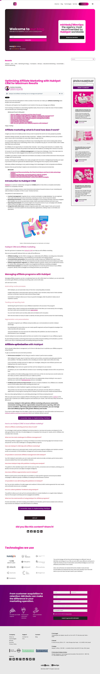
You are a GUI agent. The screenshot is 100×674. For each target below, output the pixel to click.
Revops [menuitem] (11, 640)
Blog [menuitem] (62, 4)
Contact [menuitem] (83, 4)
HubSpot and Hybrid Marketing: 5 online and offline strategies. (29, 177)
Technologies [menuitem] (67, 4)
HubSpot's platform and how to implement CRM (18, 413)
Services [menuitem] (75, 4)
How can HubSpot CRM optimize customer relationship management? (32, 116)
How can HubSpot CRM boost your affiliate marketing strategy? (30, 117)
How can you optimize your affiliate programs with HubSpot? (29, 123)
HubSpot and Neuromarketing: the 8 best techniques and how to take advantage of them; (35, 172)
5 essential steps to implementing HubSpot (34, 418)
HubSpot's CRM (28, 250)
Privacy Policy (69, 614)
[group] (34, 94)
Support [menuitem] (24, 634)
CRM (16, 64)
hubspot (7, 64)
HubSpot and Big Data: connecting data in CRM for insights (28, 174)
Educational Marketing (49, 64)
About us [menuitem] (57, 4)
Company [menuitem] (12, 634)
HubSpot (55, 397)
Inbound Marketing (10, 65)
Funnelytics (33, 64)
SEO (12, 64)
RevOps (40, 64)
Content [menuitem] (37, 634)
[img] (59, 94)
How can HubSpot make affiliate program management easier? (30, 118)
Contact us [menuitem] (25, 637)
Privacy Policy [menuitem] (13, 644)
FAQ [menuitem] (23, 639)
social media (60, 64)
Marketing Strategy (23, 64)
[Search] (93, 59)
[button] (7, 93)
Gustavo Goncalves (15, 87)
